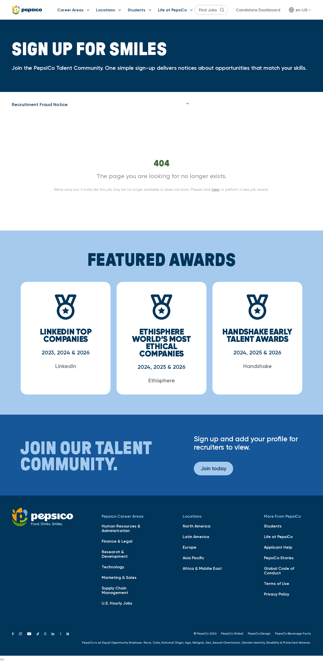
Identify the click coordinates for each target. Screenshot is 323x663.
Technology (113, 567)
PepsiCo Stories (279, 557)
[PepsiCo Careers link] (27, 9)
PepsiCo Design (259, 634)
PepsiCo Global (232, 634)
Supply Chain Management (115, 590)
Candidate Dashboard (258, 9)
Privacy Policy (276, 594)
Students (136, 9)
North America (196, 526)
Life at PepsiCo (172, 9)
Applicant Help (278, 547)
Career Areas (70, 9)
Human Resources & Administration (121, 528)
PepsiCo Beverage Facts (293, 634)
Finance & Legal (117, 541)
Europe (189, 547)
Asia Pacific (193, 557)
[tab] (100, 105)
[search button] (222, 9)
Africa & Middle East (202, 568)
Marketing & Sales (119, 577)
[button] (100, 105)
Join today (213, 468)
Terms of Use (276, 583)
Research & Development (115, 553)
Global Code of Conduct (279, 570)
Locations (105, 9)
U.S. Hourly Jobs (117, 603)
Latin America (196, 536)
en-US (301, 9)
